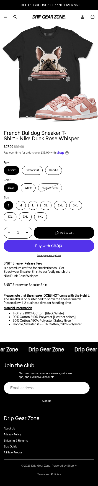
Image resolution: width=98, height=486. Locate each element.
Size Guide (10, 446)
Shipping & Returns (16, 440)
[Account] (82, 17)
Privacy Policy (12, 434)
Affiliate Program (14, 452)
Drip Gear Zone (40, 465)
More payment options (49, 255)
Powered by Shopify (64, 465)
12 (71, 116)
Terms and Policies (49, 474)
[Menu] (5, 17)
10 (63, 116)
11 (67, 116)
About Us (9, 428)
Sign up (47, 401)
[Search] (15, 17)
